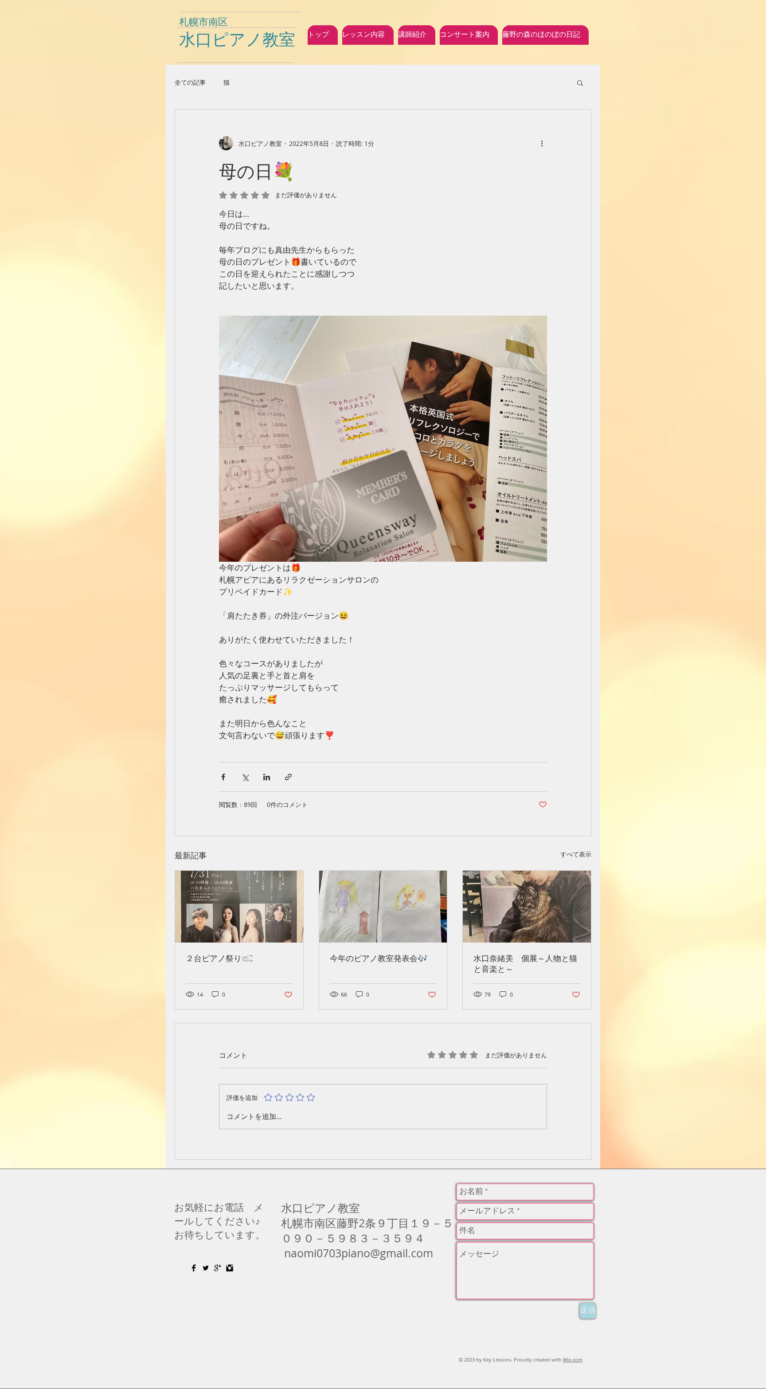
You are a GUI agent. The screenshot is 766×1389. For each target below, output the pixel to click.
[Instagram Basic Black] (229, 1268)
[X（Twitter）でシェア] (245, 777)
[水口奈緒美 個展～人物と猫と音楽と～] (527, 907)
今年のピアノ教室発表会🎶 (378, 958)
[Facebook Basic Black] (193, 1268)
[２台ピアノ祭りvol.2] (239, 907)
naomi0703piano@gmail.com (358, 1253)
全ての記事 (190, 82)
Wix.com (572, 1359)
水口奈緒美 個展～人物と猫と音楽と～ (525, 963)
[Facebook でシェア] (223, 777)
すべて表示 (575, 854)
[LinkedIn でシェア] (266, 777)
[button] (580, 82)
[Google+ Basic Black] (217, 1268)
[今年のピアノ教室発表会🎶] (383, 907)
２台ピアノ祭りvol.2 (219, 958)
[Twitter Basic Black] (205, 1268)
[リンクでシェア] (288, 777)
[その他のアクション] (541, 143)
